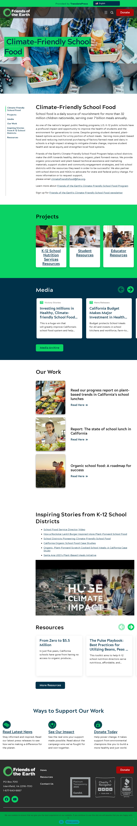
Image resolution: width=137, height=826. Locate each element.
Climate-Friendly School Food (15, 109)
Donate (125, 12)
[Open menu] (106, 12)
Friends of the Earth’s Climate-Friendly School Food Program (92, 185)
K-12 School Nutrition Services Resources (51, 257)
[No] (133, 819)
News (43, 770)
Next (130, 289)
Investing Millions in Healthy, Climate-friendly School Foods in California (58, 313)
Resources (12, 137)
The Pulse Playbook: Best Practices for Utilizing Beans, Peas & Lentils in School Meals (109, 645)
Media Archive (49, 348)
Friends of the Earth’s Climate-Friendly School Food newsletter (86, 192)
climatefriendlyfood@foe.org (68, 179)
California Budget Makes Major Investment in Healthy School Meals (108, 313)
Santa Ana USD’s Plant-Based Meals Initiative (70, 555)
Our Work (12, 123)
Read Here (77, 405)
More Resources (50, 685)
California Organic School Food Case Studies (70, 543)
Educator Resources (118, 253)
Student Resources (85, 253)
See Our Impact (61, 732)
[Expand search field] (113, 12)
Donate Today (105, 732)
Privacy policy (72, 822)
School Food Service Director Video (64, 529)
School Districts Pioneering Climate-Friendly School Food (77, 538)
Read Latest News (17, 732)
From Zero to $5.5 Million (55, 642)
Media (10, 119)
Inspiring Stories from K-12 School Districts (16, 130)
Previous (121, 289)
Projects (11, 114)
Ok (61, 822)
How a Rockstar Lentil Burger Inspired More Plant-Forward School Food (85, 534)
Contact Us (46, 783)
